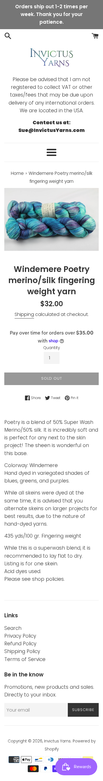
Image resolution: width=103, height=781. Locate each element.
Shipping (24, 314)
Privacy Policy (20, 635)
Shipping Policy (22, 651)
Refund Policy (20, 643)
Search (12, 628)
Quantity (51, 348)
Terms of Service (24, 659)
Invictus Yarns (57, 741)
